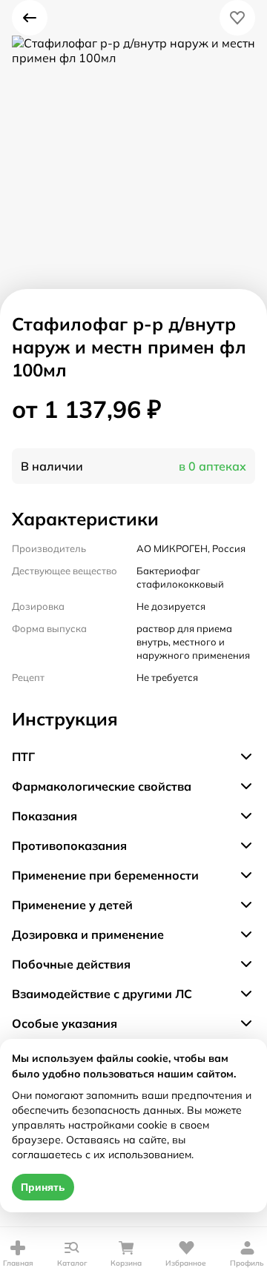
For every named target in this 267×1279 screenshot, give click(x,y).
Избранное (185, 1263)
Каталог (72, 1263)
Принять (43, 1187)
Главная (18, 1263)
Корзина (126, 1263)
